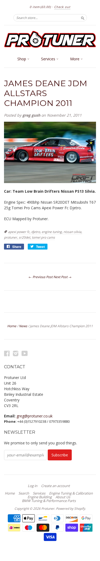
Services (48, 58)
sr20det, (25, 237)
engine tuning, (52, 232)
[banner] (50, 39)
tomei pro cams (43, 237)
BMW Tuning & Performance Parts (49, 501)
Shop (22, 58)
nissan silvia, (72, 232)
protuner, (11, 237)
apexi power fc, (19, 232)
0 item (40, 7)
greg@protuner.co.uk (35, 415)
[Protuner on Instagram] (16, 353)
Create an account (55, 486)
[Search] (82, 17)
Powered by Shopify (70, 508)
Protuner (47, 508)
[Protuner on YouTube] (25, 353)
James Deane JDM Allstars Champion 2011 (45, 93)
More (75, 58)
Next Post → (62, 277)
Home (11, 326)
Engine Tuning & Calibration (71, 493)
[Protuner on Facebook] (7, 353)
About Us (62, 497)
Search (23, 493)
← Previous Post (41, 277)
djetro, (36, 232)
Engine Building (39, 497)
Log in (32, 486)
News (23, 326)
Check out (62, 7)
